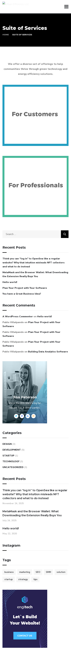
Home (5, 34)
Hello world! (9, 282)
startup (8, 579)
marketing (24, 572)
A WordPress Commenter (17, 316)
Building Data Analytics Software (48, 351)
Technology (10, 461)
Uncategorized (12, 467)
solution (61, 572)
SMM (48, 572)
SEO (38, 572)
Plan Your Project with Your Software (24, 288)
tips (35, 579)
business (9, 572)
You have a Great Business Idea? (21, 293)
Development (11, 449)
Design (7, 444)
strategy (23, 579)
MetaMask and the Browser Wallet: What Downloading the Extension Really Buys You (35, 274)
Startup (8, 455)
